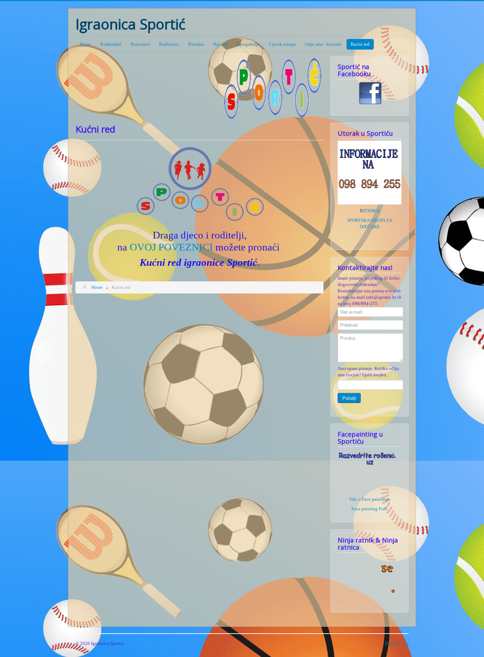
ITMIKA (371, 210)
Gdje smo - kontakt (323, 44)
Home (85, 44)
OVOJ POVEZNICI (171, 247)
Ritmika (196, 44)
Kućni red (360, 44)
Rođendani (111, 44)
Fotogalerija (248, 44)
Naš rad (220, 44)
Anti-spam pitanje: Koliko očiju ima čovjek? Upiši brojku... (368, 371)
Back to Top (397, 643)
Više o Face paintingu (369, 499)
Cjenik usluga (282, 44)
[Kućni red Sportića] (199, 185)
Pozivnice (140, 44)
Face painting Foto (369, 508)
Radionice (169, 44)
